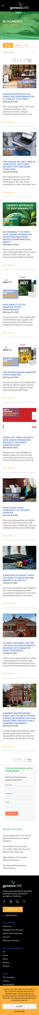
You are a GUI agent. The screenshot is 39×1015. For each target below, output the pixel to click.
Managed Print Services (13, 930)
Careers (6, 981)
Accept (19, 1006)
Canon (5, 955)
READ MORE (7, 122)
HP (4, 952)
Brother (6, 966)
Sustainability (8, 984)
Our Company (8, 977)
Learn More (19, 1011)
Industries (7, 926)
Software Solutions (11, 940)
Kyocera (6, 962)
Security (6, 937)
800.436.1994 (11, 915)
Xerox (5, 959)
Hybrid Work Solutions (12, 933)
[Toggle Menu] (3, 6)
